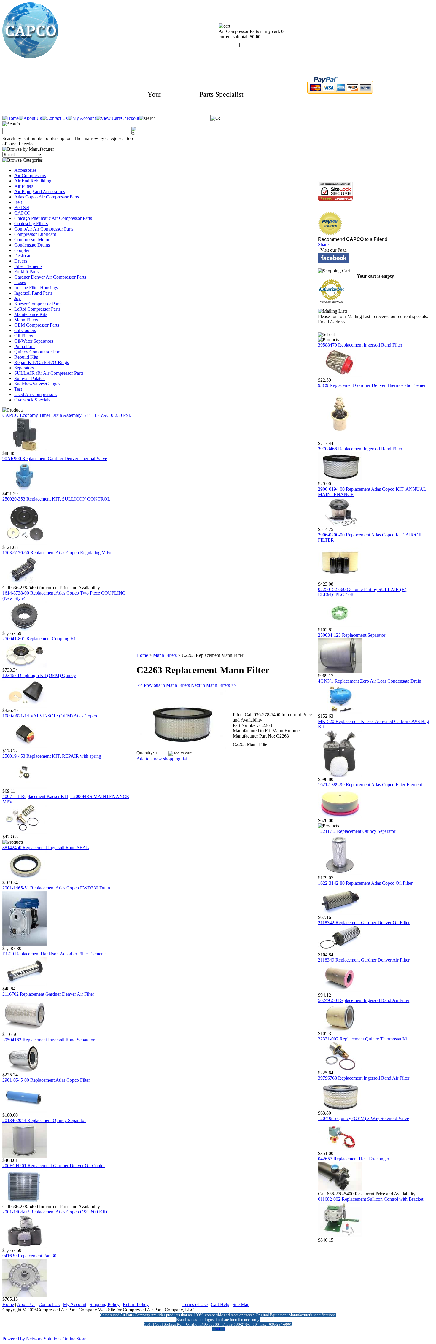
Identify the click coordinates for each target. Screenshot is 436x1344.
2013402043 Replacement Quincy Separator (44, 1120)
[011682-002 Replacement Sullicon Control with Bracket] (340, 1235)
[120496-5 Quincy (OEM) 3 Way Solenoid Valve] (340, 1149)
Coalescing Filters (31, 223)
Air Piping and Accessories (39, 191)
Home (142, 655)
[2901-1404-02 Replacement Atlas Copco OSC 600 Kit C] (24, 1246)
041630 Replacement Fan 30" (30, 1255)
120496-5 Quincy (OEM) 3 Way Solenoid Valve (363, 1118)
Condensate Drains (32, 244)
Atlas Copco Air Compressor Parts (46, 196)
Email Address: (332, 321)
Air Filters (23, 186)
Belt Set (21, 207)
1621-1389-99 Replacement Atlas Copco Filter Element (370, 784)
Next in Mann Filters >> (213, 685)
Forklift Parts (26, 271)
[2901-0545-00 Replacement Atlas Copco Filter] (24, 1110)
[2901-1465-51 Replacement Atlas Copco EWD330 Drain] (24, 944)
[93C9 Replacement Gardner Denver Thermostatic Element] (340, 439)
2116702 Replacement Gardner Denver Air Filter (48, 994)
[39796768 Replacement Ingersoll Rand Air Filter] (340, 1108)
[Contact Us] (55, 118)
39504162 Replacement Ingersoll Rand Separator (48, 1039)
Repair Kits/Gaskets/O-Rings (41, 362)
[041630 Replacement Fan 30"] (24, 1294)
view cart (229, 44)
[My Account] (82, 118)
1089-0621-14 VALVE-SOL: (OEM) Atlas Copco (49, 715)
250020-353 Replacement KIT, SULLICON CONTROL (56, 498)
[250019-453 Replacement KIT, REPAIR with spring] (24, 786)
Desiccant (23, 255)
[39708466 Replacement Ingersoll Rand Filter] (340, 479)
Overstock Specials (32, 399)
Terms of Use (195, 1304)
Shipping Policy (105, 1304)
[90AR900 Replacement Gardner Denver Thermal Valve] (24, 489)
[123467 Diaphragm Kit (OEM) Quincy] (24, 706)
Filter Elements (28, 266)
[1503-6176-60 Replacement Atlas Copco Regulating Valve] (24, 583)
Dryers (20, 260)
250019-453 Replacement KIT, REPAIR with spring (51, 756)
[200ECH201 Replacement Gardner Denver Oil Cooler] (24, 1202)
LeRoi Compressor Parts (37, 309)
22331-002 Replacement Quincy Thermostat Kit (363, 1038)
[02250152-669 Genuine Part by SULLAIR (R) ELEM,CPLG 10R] (340, 625)
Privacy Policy (165, 1304)
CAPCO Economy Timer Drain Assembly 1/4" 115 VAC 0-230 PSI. (66, 415)
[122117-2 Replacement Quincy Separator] (340, 873)
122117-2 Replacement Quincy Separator (356, 831)
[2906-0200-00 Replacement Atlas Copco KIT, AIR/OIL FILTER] (340, 579)
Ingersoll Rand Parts (33, 293)
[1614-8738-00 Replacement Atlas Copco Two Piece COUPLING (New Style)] (24, 629)
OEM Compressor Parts (36, 325)
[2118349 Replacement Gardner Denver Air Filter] (340, 990)
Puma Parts (24, 346)
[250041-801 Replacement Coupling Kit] (24, 665)
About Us (26, 1304)
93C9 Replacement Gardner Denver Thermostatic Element (373, 385)
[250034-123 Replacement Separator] (340, 671)
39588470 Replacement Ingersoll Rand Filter (360, 344)
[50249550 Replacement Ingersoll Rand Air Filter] (340, 1029)
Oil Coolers (25, 330)
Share (323, 244)
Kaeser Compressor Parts (37, 303)
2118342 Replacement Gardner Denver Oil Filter (364, 922)
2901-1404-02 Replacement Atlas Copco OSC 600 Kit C (55, 1211)
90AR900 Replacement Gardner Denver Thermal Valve (54, 458)
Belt (18, 202)
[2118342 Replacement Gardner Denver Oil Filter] (340, 950)
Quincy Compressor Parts (38, 351)
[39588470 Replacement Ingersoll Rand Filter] (340, 375)
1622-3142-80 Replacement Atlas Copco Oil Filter (365, 883)
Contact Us (49, 1304)
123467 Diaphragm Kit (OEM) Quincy (39, 675)
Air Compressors (30, 175)
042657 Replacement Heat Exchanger (353, 1158)
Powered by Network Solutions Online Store (44, 1338)
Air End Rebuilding (32, 180)
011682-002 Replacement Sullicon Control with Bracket (370, 1199)
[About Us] (30, 118)
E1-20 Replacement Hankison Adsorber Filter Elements (54, 953)
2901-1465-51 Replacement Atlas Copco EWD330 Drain (56, 887)
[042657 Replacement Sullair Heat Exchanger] (340, 1189)
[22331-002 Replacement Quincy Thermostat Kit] (340, 1068)
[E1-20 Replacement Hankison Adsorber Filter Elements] (24, 984)
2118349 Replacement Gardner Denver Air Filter (364, 959)
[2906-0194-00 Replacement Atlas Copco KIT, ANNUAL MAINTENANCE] (340, 525)
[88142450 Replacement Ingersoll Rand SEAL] (24, 878)
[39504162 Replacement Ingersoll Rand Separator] (24, 1070)
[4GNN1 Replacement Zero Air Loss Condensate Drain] (340, 711)
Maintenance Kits (30, 314)
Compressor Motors (32, 239)
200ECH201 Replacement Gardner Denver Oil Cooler (53, 1165)
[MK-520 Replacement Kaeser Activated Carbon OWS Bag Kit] (340, 775)
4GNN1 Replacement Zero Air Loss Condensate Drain (369, 681)
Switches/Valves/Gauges (37, 383)
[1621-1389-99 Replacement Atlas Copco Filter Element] (340, 816)
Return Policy (136, 1304)
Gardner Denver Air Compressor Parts (50, 276)
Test (18, 389)
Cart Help (220, 1304)
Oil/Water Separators (33, 341)
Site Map (241, 1304)
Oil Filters (23, 335)
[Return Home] (30, 56)
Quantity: (145, 752)
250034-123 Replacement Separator (351, 635)
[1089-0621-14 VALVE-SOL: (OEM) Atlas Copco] (24, 746)
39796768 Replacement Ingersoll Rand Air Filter (363, 1078)
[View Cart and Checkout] (117, 118)
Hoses (20, 282)
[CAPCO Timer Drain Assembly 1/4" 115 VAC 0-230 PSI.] (24, 449)
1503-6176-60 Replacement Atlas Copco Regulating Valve (57, 552)
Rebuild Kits (26, 357)
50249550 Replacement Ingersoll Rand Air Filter (363, 1000)
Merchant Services (331, 301)
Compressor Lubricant (35, 234)
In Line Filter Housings (36, 287)
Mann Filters (26, 319)
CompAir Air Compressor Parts (43, 228)
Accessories (25, 170)
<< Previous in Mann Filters (163, 685)
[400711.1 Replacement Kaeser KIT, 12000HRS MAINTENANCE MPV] (24, 832)
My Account (74, 1304)
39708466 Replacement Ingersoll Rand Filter (360, 448)
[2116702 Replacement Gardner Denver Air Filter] (24, 1030)
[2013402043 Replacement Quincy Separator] (24, 1156)
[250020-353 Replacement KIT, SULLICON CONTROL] (24, 543)
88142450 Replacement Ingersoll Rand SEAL (45, 847)
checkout (249, 44)
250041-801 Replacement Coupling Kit (39, 638)
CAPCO (22, 212)
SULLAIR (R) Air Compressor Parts (48, 373)
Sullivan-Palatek (29, 378)
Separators (24, 367)
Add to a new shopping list (161, 758)
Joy (17, 298)
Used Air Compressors (35, 394)
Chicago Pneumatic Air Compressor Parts (53, 218)
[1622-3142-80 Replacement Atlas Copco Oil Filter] (340, 913)
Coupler (21, 250)
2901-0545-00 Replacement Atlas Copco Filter (46, 1080)
